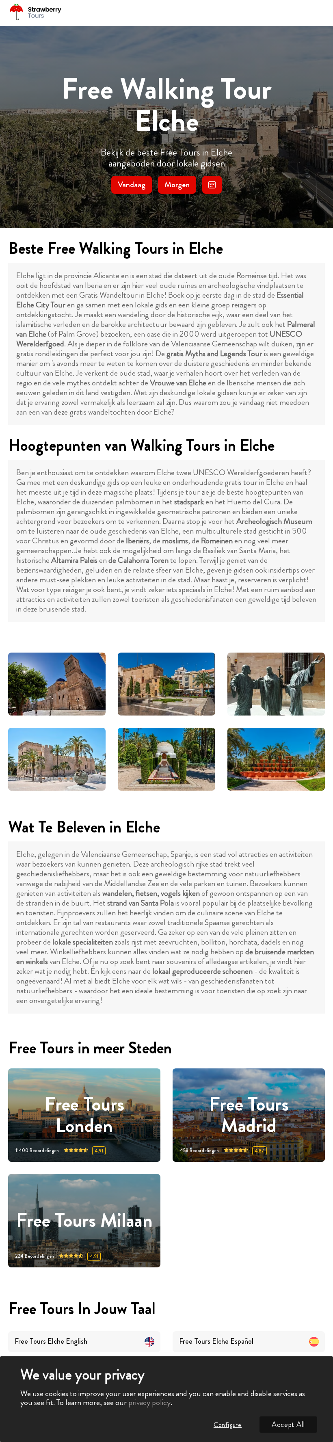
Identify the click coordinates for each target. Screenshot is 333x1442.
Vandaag (131, 184)
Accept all (288, 1424)
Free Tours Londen (84, 1115)
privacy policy (149, 1402)
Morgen (177, 184)
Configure (228, 1424)
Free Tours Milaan (84, 1220)
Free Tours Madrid (249, 1115)
